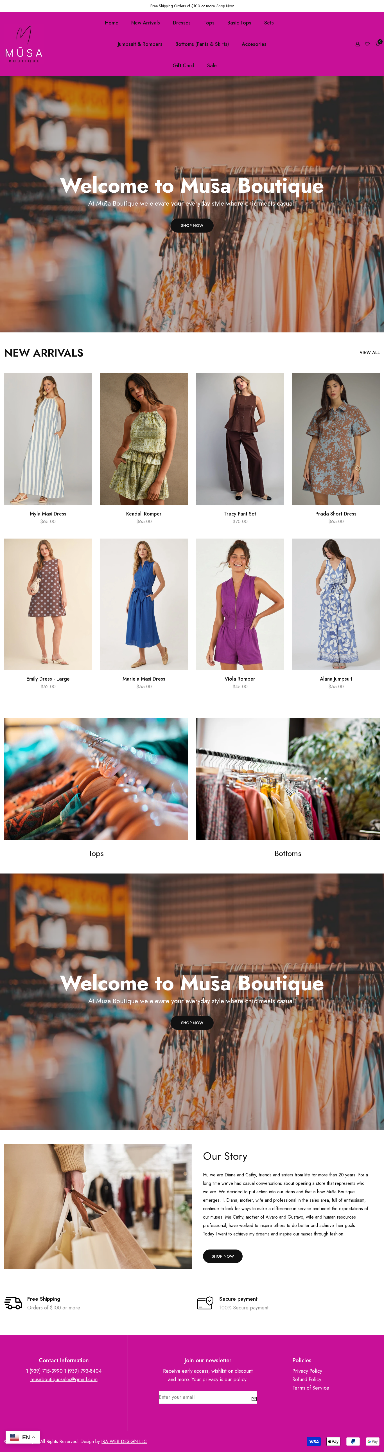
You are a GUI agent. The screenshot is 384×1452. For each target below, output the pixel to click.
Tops (96, 853)
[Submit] (254, 1398)
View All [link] (370, 352)
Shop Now (225, 6)
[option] (192, 204)
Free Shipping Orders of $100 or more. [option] (192, 6)
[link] (96, 779)
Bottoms (288, 853)
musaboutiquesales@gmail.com (64, 1379)
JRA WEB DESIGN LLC (124, 1441)
